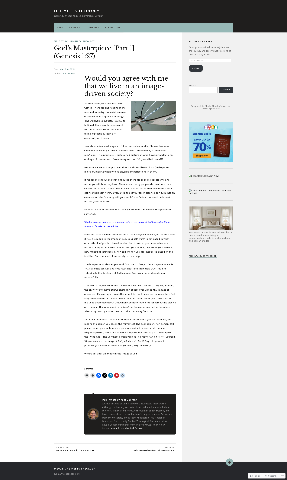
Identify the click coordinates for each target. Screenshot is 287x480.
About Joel (75, 27)
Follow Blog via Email (201, 41)
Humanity (75, 41)
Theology (89, 41)
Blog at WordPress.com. (67, 474)
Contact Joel (112, 27)
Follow (196, 68)
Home (60, 27)
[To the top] (229, 462)
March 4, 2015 (67, 69)
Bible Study (61, 41)
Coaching (93, 27)
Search (192, 85)
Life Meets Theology (76, 11)
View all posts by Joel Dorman (127, 428)
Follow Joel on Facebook (203, 256)
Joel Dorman (68, 73)
